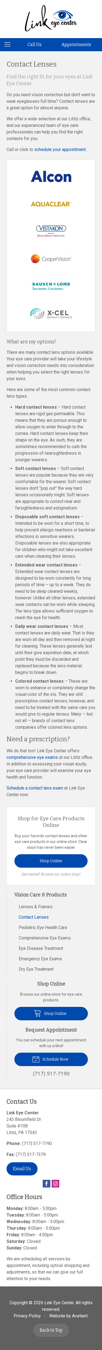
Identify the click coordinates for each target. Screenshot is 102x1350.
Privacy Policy (27, 1315)
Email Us (22, 1168)
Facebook (46, 1183)
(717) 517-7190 (37, 1143)
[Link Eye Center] (51, 18)
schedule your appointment (60, 149)
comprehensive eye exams (32, 757)
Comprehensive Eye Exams (45, 938)
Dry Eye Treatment (36, 969)
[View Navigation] (9, 44)
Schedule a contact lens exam (35, 788)
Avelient (80, 1315)
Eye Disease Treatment (41, 948)
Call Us (34, 44)
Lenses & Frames (35, 906)
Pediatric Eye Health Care (43, 927)
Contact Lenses (34, 917)
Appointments (76, 44)
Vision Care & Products (40, 895)
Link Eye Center (59, 1302)
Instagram (55, 1183)
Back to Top (51, 1330)
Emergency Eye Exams (40, 958)
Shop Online (51, 861)
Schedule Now (55, 1059)
